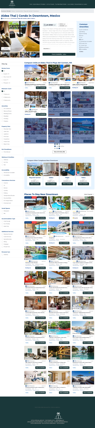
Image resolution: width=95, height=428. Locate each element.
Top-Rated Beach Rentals (60, 4)
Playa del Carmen (28, 11)
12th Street (58, 315)
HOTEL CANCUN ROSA (36, 423)
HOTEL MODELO (60, 423)
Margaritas (51, 237)
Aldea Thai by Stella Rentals (79, 84)
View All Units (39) (59, 151)
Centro (34, 240)
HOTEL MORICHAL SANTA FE (37, 420)
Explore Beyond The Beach (39, 4)
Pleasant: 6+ (7, 83)
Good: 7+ (6, 80)
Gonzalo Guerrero (36, 215)
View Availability (41, 87)
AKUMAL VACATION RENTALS (61, 421)
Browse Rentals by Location (81, 4)
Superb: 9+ (7, 74)
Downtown (36, 11)
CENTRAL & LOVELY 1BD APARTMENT (82, 387)
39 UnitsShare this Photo (6, 49)
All (4, 71)
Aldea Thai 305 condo (31, 111)
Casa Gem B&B (76, 212)
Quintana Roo (19, 11)
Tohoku (81, 265)
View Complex (35, 183)
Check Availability (57, 54)
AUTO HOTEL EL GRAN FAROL (49, 423)
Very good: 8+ (7, 77)
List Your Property (50, 4)
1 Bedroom (7, 94)
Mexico (13, 11)
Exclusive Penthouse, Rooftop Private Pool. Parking (35, 84)
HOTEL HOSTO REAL (48, 421)
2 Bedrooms (7, 97)
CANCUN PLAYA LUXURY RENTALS (35, 421)
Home (30, 4)
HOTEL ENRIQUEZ (60, 420)
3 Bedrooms (7, 100)
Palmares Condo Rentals (31, 262)
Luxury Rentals (70, 4)
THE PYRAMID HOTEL (50, 420)
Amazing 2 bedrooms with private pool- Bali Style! (59, 84)
